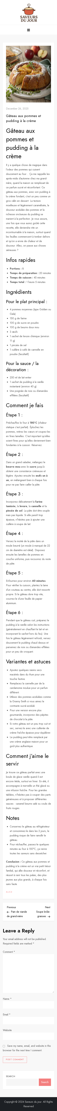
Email (6, 1014)
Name (7, 999)
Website (7, 1030)
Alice (9, 892)
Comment (9, 952)
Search (10, 1076)
